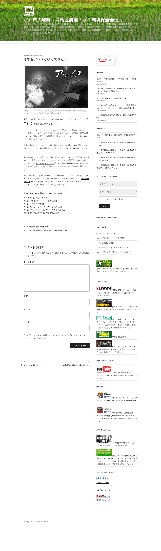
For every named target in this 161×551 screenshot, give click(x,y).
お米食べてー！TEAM (120, 398)
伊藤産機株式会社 (119, 337)
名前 (26, 296)
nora (40, 55)
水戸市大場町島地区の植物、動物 (37, 227)
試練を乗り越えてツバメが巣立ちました (42, 213)
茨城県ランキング (103, 500)
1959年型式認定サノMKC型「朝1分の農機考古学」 (116, 142)
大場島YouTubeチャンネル (122, 373)
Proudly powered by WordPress (35, 522)
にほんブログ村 (102, 483)
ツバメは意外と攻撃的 (34, 204)
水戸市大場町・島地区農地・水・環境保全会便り (73, 19)
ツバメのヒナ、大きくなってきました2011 (43, 207)
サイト (27, 322)
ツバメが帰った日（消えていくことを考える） (45, 210)
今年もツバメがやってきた (36, 198)
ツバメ (29, 230)
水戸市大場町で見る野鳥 (40, 230)
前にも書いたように (45, 163)
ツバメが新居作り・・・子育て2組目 (40, 201)
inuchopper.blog (118, 443)
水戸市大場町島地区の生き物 (58, 230)
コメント (29, 262)
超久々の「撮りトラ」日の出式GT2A (111, 98)
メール (27, 309)
